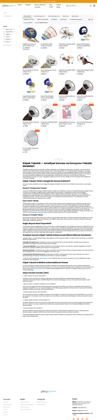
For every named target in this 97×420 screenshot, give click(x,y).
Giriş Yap (5, 412)
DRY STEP (51, 6)
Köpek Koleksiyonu (42, 402)
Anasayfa (5, 402)
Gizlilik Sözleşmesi (24, 407)
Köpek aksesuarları (39, 268)
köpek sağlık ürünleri (45, 258)
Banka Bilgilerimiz (7, 404)
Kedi (19, 5)
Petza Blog (59, 6)
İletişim (5, 409)
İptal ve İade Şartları (25, 409)
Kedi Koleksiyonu (41, 404)
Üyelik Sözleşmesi (24, 402)
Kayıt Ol (5, 415)
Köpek (27, 5)
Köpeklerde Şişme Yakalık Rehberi (37, 212)
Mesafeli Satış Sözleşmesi (27, 404)
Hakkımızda (6, 407)
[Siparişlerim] (90, 6)
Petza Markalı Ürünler (40, 6)
